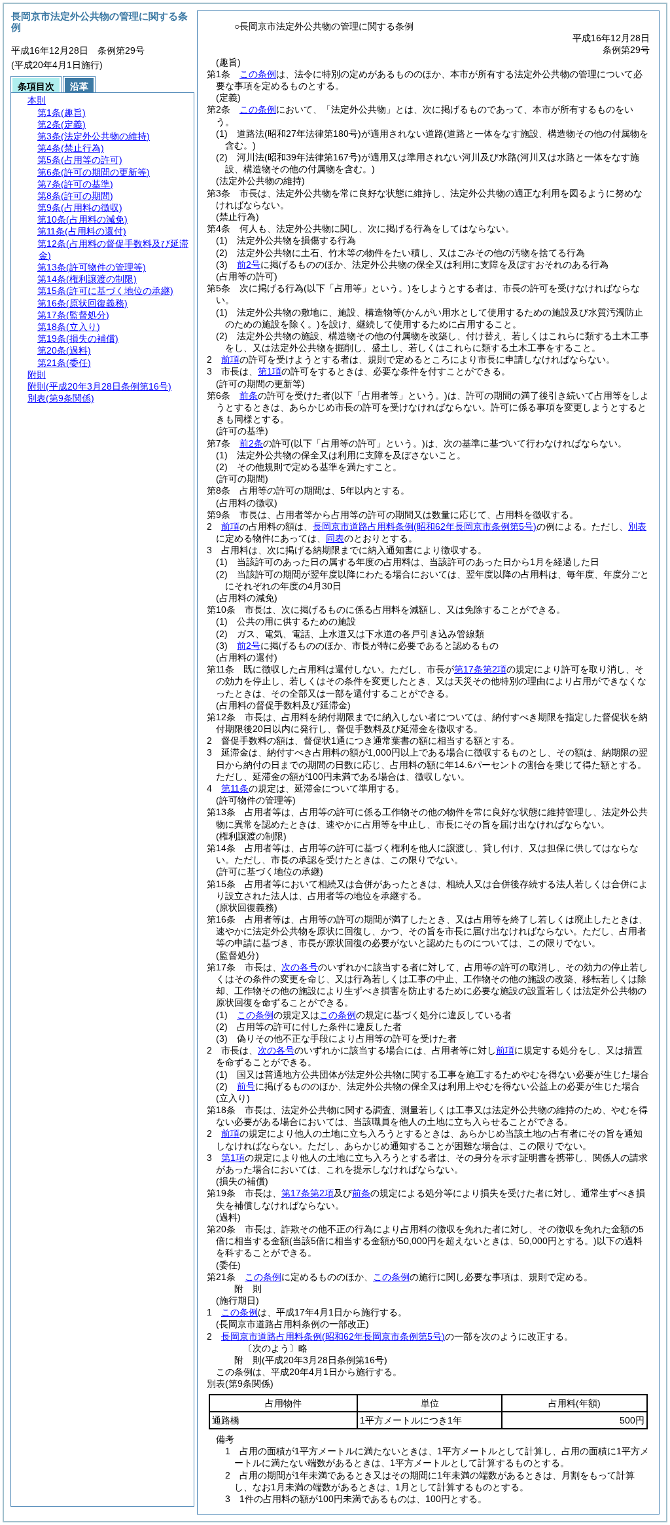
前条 (248, 395)
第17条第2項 (480, 669)
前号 (246, 1086)
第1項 (269, 371)
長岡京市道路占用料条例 (425, 526)
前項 (230, 359)
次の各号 (299, 967)
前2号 (248, 264)
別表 (637, 526)
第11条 (235, 788)
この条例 (257, 74)
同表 (335, 538)
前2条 (251, 443)
